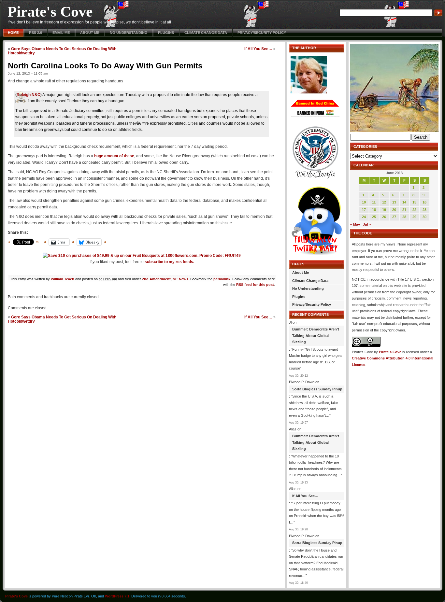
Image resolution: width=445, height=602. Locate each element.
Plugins (166, 33)
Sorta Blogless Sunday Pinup (317, 389)
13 (394, 202)
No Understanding (129, 33)
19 (384, 210)
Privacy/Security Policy (261, 33)
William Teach (62, 279)
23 (424, 210)
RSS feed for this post (255, 285)
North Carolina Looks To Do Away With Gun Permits (105, 65)
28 (404, 217)
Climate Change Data (205, 33)
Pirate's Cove (50, 11)
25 (374, 217)
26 (384, 217)
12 (384, 202)
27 (394, 217)
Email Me (61, 33)
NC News (180, 279)
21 (404, 210)
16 (424, 202)
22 (414, 210)
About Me (89, 33)
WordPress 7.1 (117, 596)
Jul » (367, 224)
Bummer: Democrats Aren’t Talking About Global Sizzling (315, 335)
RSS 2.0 (35, 33)
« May (355, 224)
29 (414, 217)
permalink (221, 279)
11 (374, 202)
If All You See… (258, 49)
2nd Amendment (156, 279)
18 (374, 210)
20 (394, 210)
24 (364, 217)
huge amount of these (114, 156)
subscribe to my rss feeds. (169, 261)
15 (414, 202)
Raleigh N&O (28, 94)
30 (424, 217)
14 (404, 202)
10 (364, 202)
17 (364, 210)
